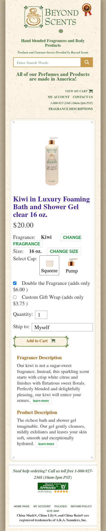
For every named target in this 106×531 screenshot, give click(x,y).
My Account (58, 97)
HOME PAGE (22, 506)
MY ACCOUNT (42, 506)
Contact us (83, 97)
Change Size (64, 251)
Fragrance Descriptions (71, 109)
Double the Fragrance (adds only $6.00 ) (51, 286)
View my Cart (76, 91)
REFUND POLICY (81, 506)
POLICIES (61, 506)
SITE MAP (53, 511)
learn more (41, 401)
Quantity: (23, 314)
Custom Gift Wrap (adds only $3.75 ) (48, 300)
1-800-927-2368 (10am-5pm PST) (71, 103)
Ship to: (21, 326)
